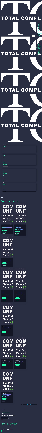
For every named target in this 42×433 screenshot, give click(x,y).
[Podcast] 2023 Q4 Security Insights (7, 228)
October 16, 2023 (4, 360)
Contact (39, 53)
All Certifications (5, 164)
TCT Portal (4, 146)
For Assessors (3, 423)
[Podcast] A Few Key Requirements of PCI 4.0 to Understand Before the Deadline (20, 294)
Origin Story (15, 423)
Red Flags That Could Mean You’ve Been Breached (7, 362)
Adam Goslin (4, 232)
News (39, 40)
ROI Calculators (5, 180)
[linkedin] (1, 431)
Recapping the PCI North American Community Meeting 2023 (6, 395)
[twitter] (1, 430)
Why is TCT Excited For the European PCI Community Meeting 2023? (6, 328)
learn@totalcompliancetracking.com (6, 412)
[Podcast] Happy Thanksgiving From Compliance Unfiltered (19, 228)
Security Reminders (5, 173)
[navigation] (36, 14)
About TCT (4, 184)
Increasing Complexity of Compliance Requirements (20, 362)
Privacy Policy (11, 429)
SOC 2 (4, 162)
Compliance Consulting (5, 166)
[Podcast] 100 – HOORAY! (6, 261)
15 (30, 404)
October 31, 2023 (17, 291)
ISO (38, 27)
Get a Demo (33, 35)
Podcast (4, 171)
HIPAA (39, 26)
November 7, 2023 (4, 291)
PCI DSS (4, 160)
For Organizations (5, 148)
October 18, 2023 (4, 326)
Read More (4, 230)
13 (27, 404)
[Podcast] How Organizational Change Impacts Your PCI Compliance (6, 294)
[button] (19, 193)
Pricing (39, 23)
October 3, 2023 (17, 360)
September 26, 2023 (4, 393)
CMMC (39, 25)
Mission (39, 50)
